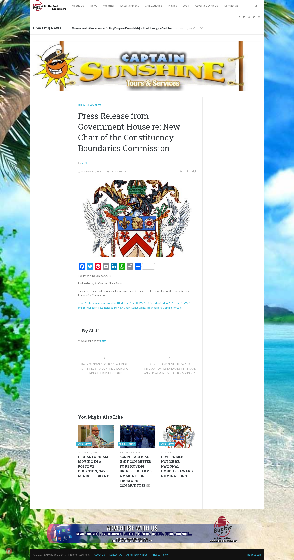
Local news (86, 105)
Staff (85, 162)
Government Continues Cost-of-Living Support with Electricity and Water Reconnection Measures (128, 28)
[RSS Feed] (254, 16)
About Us (78, 5)
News (93, 5)
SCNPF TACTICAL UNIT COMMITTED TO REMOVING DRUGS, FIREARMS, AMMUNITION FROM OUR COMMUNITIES (136, 471)
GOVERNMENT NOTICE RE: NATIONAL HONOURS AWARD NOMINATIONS (177, 466)
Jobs (186, 5)
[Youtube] (249, 16)
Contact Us (231, 5)
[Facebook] (240, 16)
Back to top (254, 554)
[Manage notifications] (9, 551)
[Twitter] (244, 16)
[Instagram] (259, 16)
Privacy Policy (160, 554)
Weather (108, 5)
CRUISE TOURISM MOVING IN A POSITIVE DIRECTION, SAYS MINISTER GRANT (93, 466)
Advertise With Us (206, 5)
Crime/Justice (153, 5)
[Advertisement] (151, 397)
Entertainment (129, 5)
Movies (172, 5)
